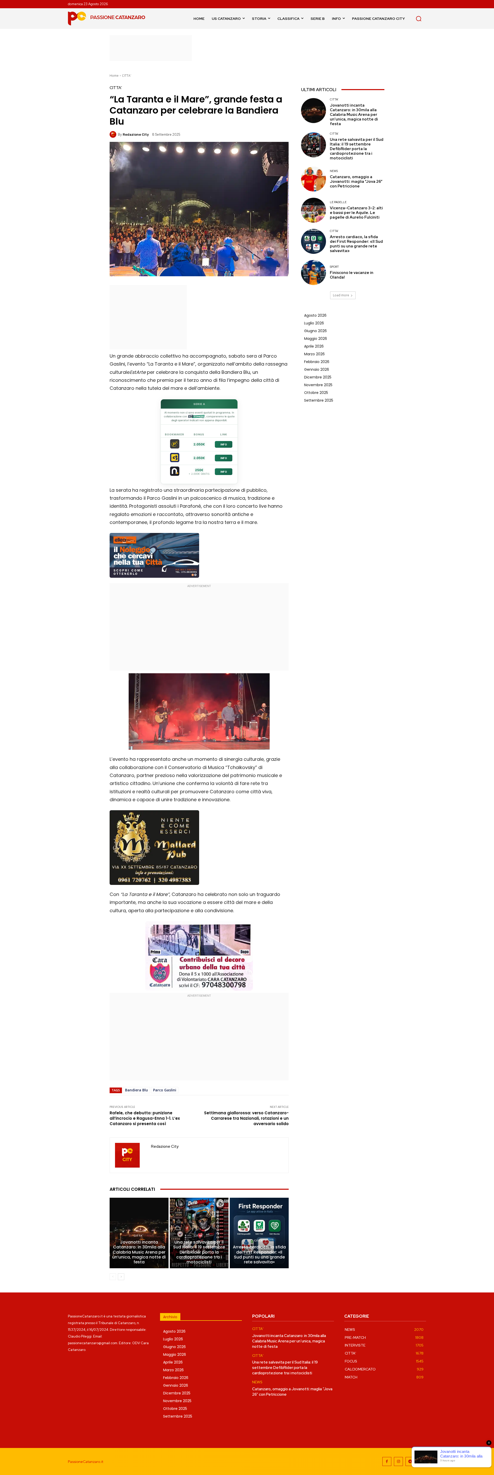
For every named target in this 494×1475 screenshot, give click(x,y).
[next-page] (121, 1276)
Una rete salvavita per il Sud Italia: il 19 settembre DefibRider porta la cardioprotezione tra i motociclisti (199, 1252)
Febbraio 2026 (316, 361)
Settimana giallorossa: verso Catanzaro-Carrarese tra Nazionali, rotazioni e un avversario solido (246, 1118)
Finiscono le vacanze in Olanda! (351, 275)
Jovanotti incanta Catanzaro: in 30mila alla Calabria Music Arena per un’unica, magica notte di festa (139, 1252)
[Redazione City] (114, 134)
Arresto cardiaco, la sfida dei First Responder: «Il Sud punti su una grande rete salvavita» (259, 1254)
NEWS (334, 171)
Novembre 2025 (318, 384)
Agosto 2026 (315, 315)
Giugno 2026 (315, 330)
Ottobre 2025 (316, 392)
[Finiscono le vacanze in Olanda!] (313, 272)
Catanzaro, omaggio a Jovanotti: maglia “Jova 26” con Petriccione (356, 181)
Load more (341, 295)
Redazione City (136, 134)
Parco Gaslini (164, 1090)
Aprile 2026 (314, 346)
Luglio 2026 (314, 323)
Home (114, 75)
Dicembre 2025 (317, 377)
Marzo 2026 (314, 354)
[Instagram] (398, 1461)
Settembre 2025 (318, 400)
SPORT (334, 266)
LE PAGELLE (338, 202)
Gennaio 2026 (316, 369)
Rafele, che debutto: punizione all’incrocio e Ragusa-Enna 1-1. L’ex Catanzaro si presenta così (145, 1118)
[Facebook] (386, 1461)
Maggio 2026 (315, 338)
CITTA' (126, 75)
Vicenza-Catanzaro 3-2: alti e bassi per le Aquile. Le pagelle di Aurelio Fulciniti (356, 212)
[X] (421, 1461)
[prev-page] (113, 1276)
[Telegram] (409, 1461)
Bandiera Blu (136, 1090)
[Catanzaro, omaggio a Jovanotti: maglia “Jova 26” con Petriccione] (313, 179)
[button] (418, 18)
